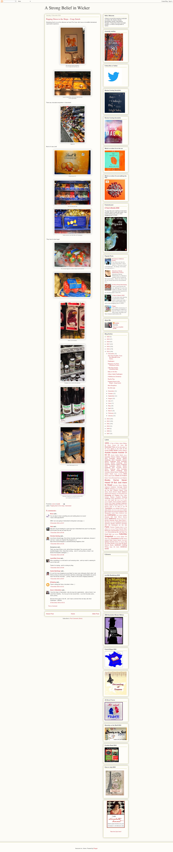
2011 (108, 423)
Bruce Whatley (123, 485)
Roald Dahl (108, 534)
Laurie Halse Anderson (118, 513)
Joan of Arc (108, 510)
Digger (114, 306)
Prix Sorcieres (111, 529)
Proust (117, 529)
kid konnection (115, 511)
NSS (106, 525)
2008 (108, 431)
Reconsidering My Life (114, 532)
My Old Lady (111, 388)
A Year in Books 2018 (112, 208)
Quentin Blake (123, 529)
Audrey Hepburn (122, 450)
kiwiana (121, 511)
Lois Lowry (119, 515)
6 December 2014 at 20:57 (57, 523)
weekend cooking (121, 545)
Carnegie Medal (122, 487)
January (110, 415)
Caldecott (107, 487)
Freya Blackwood (116, 498)
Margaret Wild (109, 517)
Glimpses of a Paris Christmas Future (113, 364)
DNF (118, 493)
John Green (114, 510)
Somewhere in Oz (117, 538)
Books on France (121, 475)
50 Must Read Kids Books (119, 284)
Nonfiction (124, 522)
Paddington (111, 361)
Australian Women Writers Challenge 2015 (116, 462)
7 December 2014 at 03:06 (57, 567)
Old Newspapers (113, 525)
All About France (110, 445)
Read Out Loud (109, 530)
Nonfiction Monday (110, 523)
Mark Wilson (118, 517)
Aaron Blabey (123, 443)
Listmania (111, 515)
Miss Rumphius (112, 385)
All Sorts (120, 445)
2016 (108, 346)
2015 (108, 349)
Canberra (113, 487)
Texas (116, 541)
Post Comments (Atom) (76, 618)
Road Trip (124, 532)
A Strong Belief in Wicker (67, 7)
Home (73, 614)
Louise (117, 323)
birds (125, 474)
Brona (52, 513)
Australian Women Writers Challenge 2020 (116, 472)
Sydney (107, 541)
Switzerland (68, 505)
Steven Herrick (117, 540)
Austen (125, 455)
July (109, 401)
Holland (111, 504)
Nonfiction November (121, 523)
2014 (108, 351)
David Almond (113, 492)
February (111, 413)
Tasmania (111, 541)
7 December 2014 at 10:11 (57, 586)
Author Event (109, 474)
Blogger (95, 848)
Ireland (114, 508)
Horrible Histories (118, 504)
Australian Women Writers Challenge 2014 (116, 460)
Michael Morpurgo (109, 520)
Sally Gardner (115, 534)
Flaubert (112, 497)
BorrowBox (115, 485)
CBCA (107, 489)
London (125, 515)
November (111, 391)
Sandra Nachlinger (55, 571)
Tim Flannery (121, 541)
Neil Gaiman (113, 522)
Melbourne (112, 518)
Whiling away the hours (112, 547)
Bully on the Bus (112, 371)
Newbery (118, 522)
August (110, 398)
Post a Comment (52, 606)
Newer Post (50, 614)
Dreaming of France (112, 495)
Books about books (110, 475)
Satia (51, 526)
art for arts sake (120, 447)
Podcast (112, 527)
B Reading (53, 582)
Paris (107, 527)
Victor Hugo (118, 543)
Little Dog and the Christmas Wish (113, 368)
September (111, 396)
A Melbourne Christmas (114, 376)
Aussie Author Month (117, 455)
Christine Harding (55, 536)
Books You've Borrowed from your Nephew (116, 478)
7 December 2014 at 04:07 (57, 578)
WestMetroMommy (76, 497)
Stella (110, 540)
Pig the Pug (111, 379)
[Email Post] (64, 504)
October (110, 393)
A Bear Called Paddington (115, 374)
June (109, 403)
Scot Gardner (117, 536)
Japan (125, 508)
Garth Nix (113, 500)
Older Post (95, 614)
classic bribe (118, 488)
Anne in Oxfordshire (55, 590)
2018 (108, 341)
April (109, 408)
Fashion (107, 497)
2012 (108, 421)
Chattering (112, 488)
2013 (108, 418)
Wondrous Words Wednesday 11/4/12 (118, 271)
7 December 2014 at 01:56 (57, 543)
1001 (107, 443)
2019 (108, 339)
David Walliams (122, 492)
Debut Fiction (108, 493)
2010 (108, 426)
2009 (108, 428)
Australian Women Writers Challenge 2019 (116, 469)
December (111, 353)
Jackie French (120, 508)
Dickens (114, 493)
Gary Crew (120, 500)
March (110, 410)
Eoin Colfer (123, 495)
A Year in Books (114, 443)
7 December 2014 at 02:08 (57, 555)
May (109, 405)
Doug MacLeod (123, 493)
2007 (108, 433)
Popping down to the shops (57, 505)
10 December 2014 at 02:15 (57, 602)
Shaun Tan (124, 536)
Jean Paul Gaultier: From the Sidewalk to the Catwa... (115, 357)
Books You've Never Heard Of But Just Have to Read (116, 482)
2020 (108, 336)
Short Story (108, 538)
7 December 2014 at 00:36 (57, 532)
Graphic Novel (112, 501)
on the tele (123, 525)
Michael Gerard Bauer (122, 518)
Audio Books (113, 450)
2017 (108, 344)
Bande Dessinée (118, 473)
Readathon (116, 530)
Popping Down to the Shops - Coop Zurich (114, 382)
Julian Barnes (120, 510)
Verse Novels (111, 543)
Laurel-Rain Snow (55, 558)
